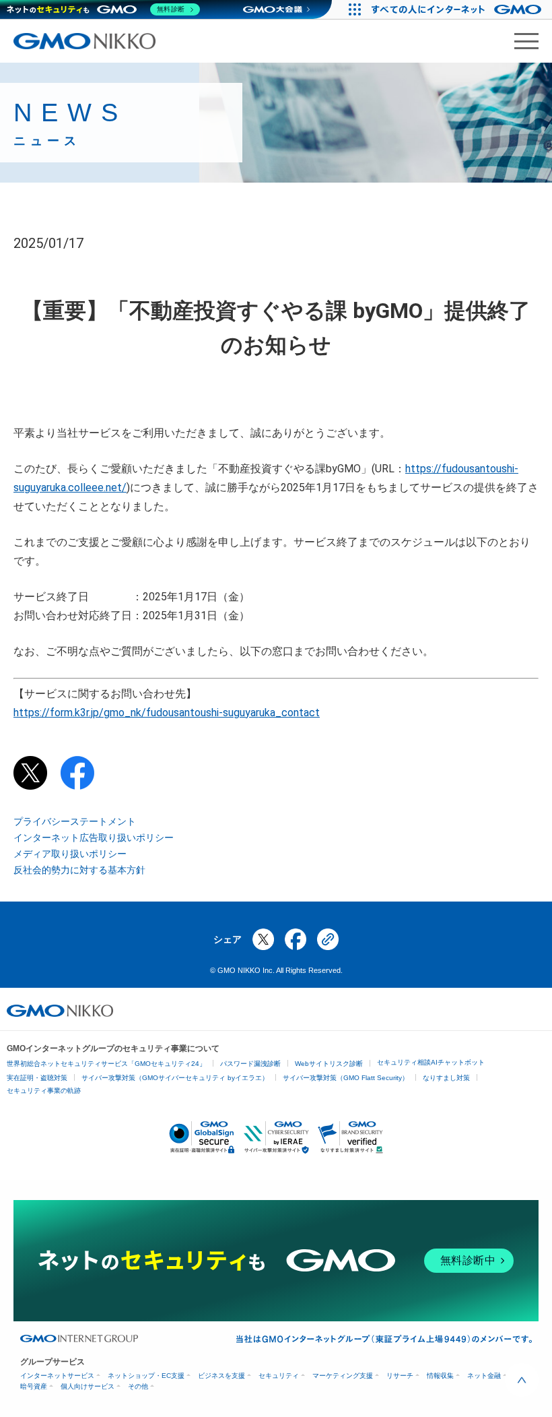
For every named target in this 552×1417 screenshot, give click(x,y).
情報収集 (440, 1375)
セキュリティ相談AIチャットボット (431, 1062)
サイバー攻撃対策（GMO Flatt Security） (346, 1077)
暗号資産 (33, 1386)
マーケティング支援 (342, 1375)
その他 (138, 1386)
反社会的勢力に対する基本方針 (79, 869)
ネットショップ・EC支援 (146, 1375)
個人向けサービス (87, 1386)
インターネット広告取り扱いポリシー (93, 837)
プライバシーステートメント (74, 821)
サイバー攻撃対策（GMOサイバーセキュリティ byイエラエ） (175, 1077)
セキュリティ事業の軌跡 (44, 1090)
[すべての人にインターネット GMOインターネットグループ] (458, 9)
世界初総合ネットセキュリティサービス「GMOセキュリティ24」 (106, 1063)
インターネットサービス (57, 1375)
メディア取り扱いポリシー (70, 853)
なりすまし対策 (446, 1077)
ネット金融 (484, 1375)
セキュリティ (278, 1375)
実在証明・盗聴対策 (37, 1077)
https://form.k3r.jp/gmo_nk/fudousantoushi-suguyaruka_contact (166, 712)
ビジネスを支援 (221, 1375)
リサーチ (399, 1375)
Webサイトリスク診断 (329, 1063)
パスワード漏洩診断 (250, 1063)
